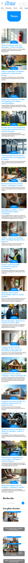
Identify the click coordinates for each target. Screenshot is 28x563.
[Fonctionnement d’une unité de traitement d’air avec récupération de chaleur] (14, 146)
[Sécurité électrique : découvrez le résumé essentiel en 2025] (14, 311)
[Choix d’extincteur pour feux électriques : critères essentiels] (14, 36)
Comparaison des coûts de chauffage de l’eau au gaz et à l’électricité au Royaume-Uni (11, 349)
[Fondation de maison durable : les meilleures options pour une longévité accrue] (14, 392)
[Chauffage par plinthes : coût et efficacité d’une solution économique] (14, 200)
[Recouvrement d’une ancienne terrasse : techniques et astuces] (14, 174)
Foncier (14, 511)
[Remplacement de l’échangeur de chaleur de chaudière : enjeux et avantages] (14, 420)
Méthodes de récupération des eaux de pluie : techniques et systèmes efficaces (12, 459)
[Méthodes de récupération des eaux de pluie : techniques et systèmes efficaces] (14, 448)
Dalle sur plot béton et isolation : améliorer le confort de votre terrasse (12, 73)
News (14, 42)
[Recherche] (21, 3)
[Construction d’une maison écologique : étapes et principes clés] (14, 364)
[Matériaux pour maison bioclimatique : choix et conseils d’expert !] (14, 283)
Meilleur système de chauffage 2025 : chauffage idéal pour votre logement (13, 240)
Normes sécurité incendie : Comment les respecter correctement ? (10, 266)
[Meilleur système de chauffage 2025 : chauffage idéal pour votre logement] (14, 228)
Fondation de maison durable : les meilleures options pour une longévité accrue (13, 403)
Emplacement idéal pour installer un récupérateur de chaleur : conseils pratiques (13, 101)
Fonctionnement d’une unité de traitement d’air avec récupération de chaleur (13, 157)
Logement (14, 536)
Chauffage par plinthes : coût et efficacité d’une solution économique (12, 212)
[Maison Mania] (10, 3)
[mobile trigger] (2, 3)
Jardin (14, 543)
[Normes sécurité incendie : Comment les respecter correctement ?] (14, 255)
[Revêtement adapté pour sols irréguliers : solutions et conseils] (14, 476)
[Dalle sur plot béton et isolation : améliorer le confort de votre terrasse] (14, 62)
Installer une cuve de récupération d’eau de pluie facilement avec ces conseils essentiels (13, 129)
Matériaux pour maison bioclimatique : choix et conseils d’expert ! (12, 294)
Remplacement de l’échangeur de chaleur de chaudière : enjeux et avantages (13, 431)
